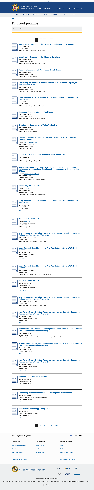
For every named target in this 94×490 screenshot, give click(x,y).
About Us (59, 8)
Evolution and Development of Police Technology (38, 125)
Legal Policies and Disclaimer (53, 481)
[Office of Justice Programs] (15, 7)
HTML (20, 211)
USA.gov (88, 481)
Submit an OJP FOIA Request (19, 459)
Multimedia (39, 448)
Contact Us (65, 8)
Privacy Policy (40, 481)
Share (82, 9)
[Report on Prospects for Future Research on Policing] (15, 76)
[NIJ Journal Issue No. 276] (15, 224)
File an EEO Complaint (17, 452)
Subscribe (76, 8)
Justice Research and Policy (31, 173)
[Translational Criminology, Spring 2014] (15, 414)
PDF (20, 291)
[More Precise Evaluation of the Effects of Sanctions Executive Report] (15, 50)
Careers (71, 8)
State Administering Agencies (67, 459)
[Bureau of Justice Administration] (59, 469)
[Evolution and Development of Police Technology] (15, 131)
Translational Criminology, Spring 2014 (34, 409)
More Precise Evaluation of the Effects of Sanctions (39, 57)
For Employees (64, 448)
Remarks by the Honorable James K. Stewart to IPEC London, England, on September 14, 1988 (48, 84)
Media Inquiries (40, 445)
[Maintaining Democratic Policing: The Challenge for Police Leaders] (15, 398)
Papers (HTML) (23, 370)
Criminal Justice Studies (30, 142)
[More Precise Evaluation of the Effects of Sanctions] (15, 63)
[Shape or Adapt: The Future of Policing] (15, 382)
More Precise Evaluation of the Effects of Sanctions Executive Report (46, 44)
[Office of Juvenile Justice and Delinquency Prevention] (59, 475)
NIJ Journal (27, 221)
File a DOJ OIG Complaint (18, 448)
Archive (62, 445)
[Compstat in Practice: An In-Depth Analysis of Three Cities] (15, 160)
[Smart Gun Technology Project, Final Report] (15, 118)
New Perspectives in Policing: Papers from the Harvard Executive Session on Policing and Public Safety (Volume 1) (49, 234)
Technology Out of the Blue (29, 186)
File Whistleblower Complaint (19, 481)
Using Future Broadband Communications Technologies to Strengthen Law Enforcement (48, 98)
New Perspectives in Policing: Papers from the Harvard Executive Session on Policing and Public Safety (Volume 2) (49, 298)
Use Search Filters (18, 29)
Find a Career (15, 456)
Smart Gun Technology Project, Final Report (36, 112)
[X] (76, 436)
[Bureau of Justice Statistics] (67, 470)
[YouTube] (80, 436)
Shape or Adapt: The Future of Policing (34, 377)
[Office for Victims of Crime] (67, 475)
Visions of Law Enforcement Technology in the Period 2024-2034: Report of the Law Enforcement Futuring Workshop (50, 330)
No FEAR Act (65, 481)
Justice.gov (47, 485)
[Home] (35, 7)
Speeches (38, 456)
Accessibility (6, 481)
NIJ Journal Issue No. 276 (29, 218)
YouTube (21, 258)
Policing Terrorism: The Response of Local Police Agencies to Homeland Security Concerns (47, 139)
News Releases (40, 452)
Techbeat (26, 188)
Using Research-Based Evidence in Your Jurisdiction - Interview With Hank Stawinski (48, 249)
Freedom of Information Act (77, 481)
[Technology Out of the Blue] (15, 191)
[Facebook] (72, 436)
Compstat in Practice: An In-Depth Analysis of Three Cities (42, 154)
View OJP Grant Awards (66, 452)
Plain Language (31, 481)
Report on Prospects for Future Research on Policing (40, 70)
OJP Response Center (65, 456)
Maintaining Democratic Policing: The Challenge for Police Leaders (45, 393)
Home (13, 17)
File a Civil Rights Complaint (19, 445)
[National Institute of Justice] (76, 469)
